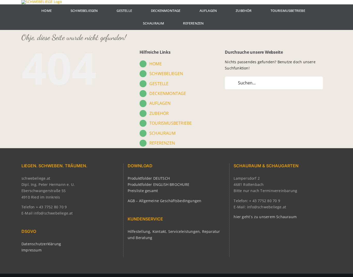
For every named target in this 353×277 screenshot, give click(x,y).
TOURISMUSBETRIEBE (170, 123)
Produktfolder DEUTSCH (149, 178)
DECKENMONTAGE (167, 93)
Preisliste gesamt (143, 190)
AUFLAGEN (160, 103)
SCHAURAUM (162, 133)
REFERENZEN (162, 143)
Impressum (31, 250)
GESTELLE (159, 83)
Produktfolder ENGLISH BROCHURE (158, 184)
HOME (155, 64)
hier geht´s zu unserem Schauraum (265, 216)
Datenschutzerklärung (41, 243)
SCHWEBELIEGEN (166, 73)
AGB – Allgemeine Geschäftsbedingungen (165, 200)
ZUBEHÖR (159, 113)
